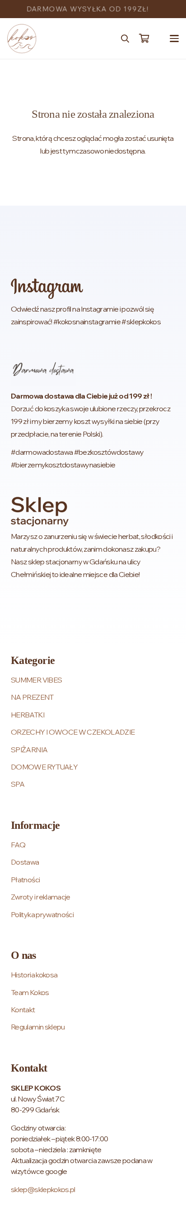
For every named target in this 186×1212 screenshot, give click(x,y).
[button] (125, 38)
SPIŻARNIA (29, 749)
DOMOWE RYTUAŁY (44, 766)
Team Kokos (30, 992)
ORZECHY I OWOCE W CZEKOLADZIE (73, 731)
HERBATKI (27, 714)
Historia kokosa (34, 974)
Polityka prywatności (42, 914)
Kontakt (23, 1009)
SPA (17, 784)
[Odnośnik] (93, 303)
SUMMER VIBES (36, 679)
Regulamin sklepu (38, 1026)
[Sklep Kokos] (22, 38)
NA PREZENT (32, 697)
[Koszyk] (144, 38)
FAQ (18, 844)
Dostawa (25, 861)
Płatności (25, 879)
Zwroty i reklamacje (40, 896)
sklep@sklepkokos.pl (43, 1189)
